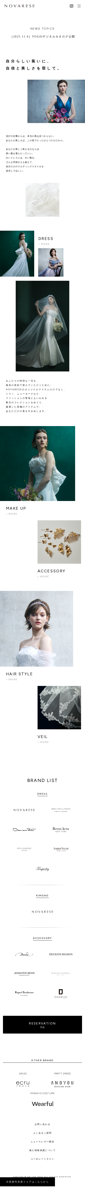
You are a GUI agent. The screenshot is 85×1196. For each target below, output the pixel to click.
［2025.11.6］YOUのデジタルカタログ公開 (42, 36)
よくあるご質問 (42, 1133)
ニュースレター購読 (43, 1141)
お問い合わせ (42, 1124)
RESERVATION (42, 1025)
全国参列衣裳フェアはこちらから (27, 1181)
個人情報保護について (42, 1150)
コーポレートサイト (43, 1159)
